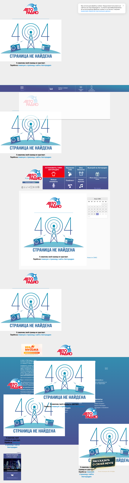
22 (102, 211)
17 (89, 211)
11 (91, 209)
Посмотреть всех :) (12, 477)
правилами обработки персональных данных (95, 11)
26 (94, 214)
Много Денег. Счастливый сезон (98, 178)
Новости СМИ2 (92, 257)
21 (100, 211)
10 (89, 209)
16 (105, 209)
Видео (66, 410)
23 (105, 211)
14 (100, 209)
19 (94, 211)
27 (97, 214)
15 (102, 209)
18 (91, 211)
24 (89, 214)
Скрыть (19, 452)
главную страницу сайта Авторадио (34, 65)
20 (97, 211)
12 (94, 209)
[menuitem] (71, 408)
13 (97, 209)
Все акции (97, 188)
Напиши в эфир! (12, 470)
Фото (65, 412)
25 (91, 214)
